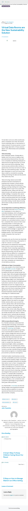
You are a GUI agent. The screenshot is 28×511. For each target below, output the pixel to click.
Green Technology (5, 6)
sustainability (7, 402)
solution (15, 399)
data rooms (6, 399)
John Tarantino (10, 22)
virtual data (14, 385)
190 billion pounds (10, 269)
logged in (12, 495)
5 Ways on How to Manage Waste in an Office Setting (13, 479)
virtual (16, 402)
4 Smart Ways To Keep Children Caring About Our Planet (13, 455)
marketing (10, 328)
